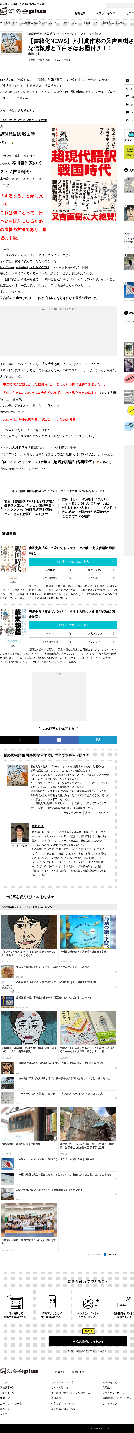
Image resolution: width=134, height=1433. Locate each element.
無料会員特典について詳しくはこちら (89, 1350)
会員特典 (56, 1398)
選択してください (95, 812)
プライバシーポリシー (114, 1392)
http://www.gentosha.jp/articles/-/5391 (24, 267)
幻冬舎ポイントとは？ (63, 1403)
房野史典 (38, 826)
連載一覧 (5, 1398)
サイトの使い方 (59, 1387)
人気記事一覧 (7, 1392)
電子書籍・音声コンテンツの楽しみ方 (72, 1392)
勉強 (68, 60)
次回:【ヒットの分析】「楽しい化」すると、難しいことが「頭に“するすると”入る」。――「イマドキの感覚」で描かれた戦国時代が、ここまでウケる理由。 (87, 507)
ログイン (79, 1371)
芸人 (59, 60)
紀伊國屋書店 (50, 578)
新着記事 (79, 13)
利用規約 (107, 1387)
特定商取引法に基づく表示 (117, 1398)
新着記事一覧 (7, 1387)
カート (61, 1371)
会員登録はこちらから (90, 1341)
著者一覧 (5, 1409)
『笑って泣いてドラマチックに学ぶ (48, 462)
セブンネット (95, 578)
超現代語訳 (45, 60)
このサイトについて (62, 1382)
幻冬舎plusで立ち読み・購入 (73, 561)
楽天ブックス (95, 569)
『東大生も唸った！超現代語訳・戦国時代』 (29, 86)
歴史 (33, 60)
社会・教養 (11, 22)
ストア (3, 1414)
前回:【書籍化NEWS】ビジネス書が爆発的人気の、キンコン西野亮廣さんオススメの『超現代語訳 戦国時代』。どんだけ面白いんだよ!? (29, 507)
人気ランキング (105, 13)
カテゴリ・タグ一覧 (11, 1403)
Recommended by (95, 1254)
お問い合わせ (109, 1382)
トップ (3, 1382)
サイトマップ (109, 1403)
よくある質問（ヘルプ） (64, 1409)
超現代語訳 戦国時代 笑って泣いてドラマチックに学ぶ (49, 22)
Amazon (50, 569)
